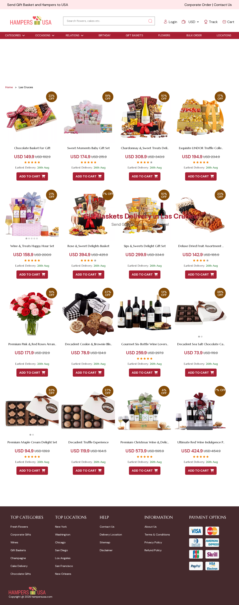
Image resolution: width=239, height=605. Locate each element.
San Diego (61, 550)
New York (61, 527)
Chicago (60, 542)
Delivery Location (111, 534)
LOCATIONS (224, 35)
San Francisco (64, 566)
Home (9, 87)
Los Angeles (63, 558)
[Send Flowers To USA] (30, 20)
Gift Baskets (18, 550)
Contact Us (223, 4)
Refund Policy (153, 550)
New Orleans (63, 574)
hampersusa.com (42, 597)
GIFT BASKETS (134, 35)
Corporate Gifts (20, 534)
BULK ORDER (194, 35)
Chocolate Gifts (20, 574)
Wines (14, 542)
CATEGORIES (13, 35)
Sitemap (105, 542)
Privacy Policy (153, 542)
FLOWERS (164, 35)
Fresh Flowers (19, 527)
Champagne (18, 558)
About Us (151, 527)
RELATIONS (72, 35)
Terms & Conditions (157, 534)
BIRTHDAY (105, 35)
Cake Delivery (19, 566)
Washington (62, 534)
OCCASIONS (42, 35)
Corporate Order (197, 4)
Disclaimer (106, 550)
